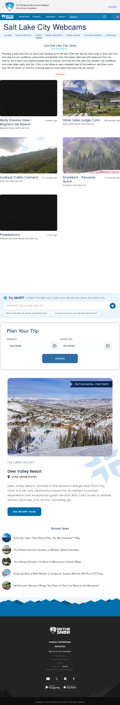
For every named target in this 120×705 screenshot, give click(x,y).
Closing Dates (93, 35)
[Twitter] (56, 678)
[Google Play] (53, 686)
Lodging (111, 35)
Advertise (60, 646)
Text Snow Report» (60, 48)
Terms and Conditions (60, 659)
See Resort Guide (24, 511)
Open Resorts (54, 35)
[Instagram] (65, 678)
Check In (12, 339)
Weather (24, 16)
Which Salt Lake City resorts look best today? (27, 313)
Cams (39, 35)
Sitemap (60, 663)
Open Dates (73, 35)
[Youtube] (48, 678)
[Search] (104, 16)
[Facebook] (73, 678)
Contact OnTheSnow (60, 641)
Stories (50, 16)
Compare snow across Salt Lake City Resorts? (75, 313)
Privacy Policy (60, 656)
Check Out (66, 339)
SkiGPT (62, 16)
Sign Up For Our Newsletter (60, 651)
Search (60, 358)
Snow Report (23, 35)
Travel (36, 16)
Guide (8, 35)
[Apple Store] (69, 686)
